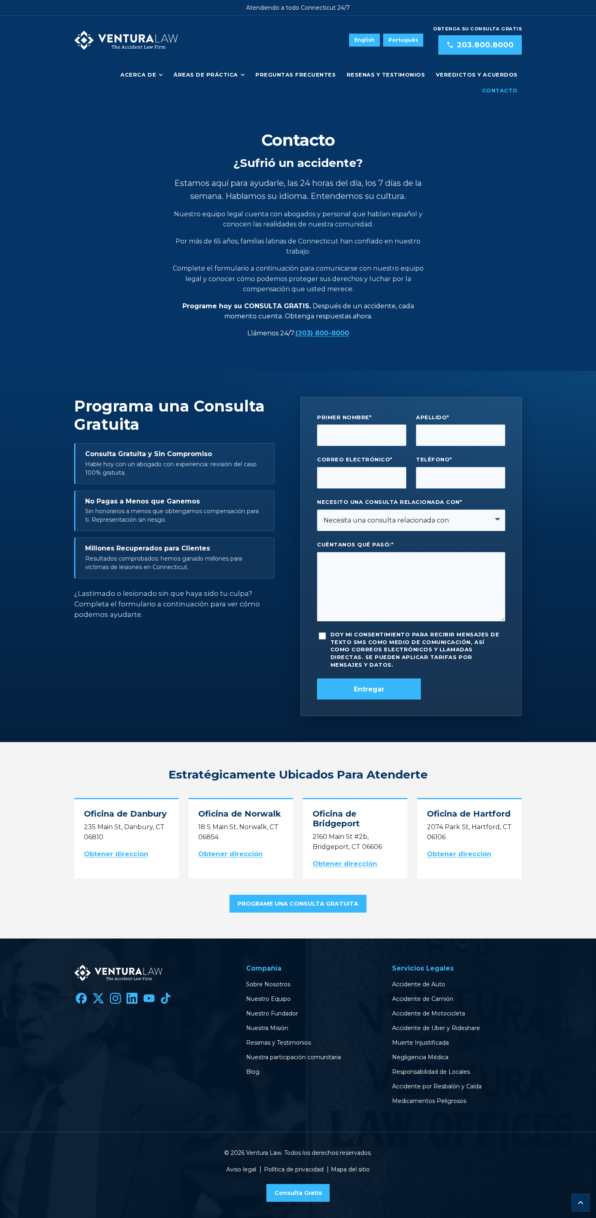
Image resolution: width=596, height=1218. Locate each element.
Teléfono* (434, 459)
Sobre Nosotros (268, 984)
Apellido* (432, 417)
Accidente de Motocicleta (428, 1013)
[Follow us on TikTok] (166, 998)
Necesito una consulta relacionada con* (389, 502)
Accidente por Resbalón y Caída (437, 1086)
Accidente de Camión (422, 999)
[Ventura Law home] (126, 40)
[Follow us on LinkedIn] (132, 998)
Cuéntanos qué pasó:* (355, 545)
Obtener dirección (116, 854)
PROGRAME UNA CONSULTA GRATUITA (298, 903)
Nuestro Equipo (268, 999)
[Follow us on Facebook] (81, 998)
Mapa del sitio (350, 1169)
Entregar (369, 689)
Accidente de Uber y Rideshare (436, 1028)
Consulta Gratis (298, 1193)
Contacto (500, 90)
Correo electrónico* (354, 459)
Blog (252, 1071)
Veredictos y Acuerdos (477, 75)
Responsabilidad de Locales (431, 1071)
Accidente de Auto (418, 984)
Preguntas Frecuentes (295, 75)
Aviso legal (241, 1169)
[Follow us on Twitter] (98, 998)
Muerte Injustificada (420, 1042)
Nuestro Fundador (272, 1013)
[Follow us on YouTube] (148, 998)
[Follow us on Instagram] (115, 998)
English (364, 40)
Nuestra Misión (267, 1028)
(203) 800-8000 (322, 333)
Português (403, 40)
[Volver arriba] (581, 1203)
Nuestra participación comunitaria (293, 1057)
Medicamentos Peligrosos (429, 1101)
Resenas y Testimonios (386, 75)
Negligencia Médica (420, 1057)
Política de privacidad (294, 1169)
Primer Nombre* (344, 417)
